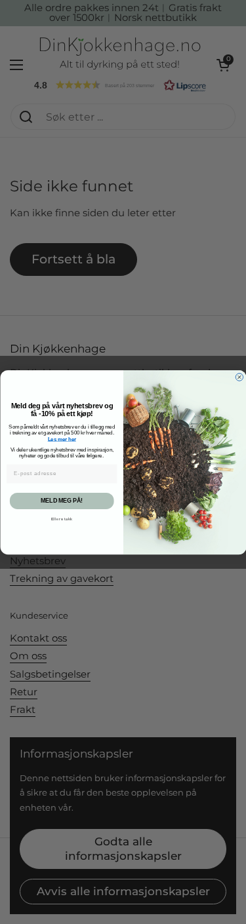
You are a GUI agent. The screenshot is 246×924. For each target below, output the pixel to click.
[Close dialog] (239, 377)
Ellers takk (61, 519)
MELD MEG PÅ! (62, 500)
